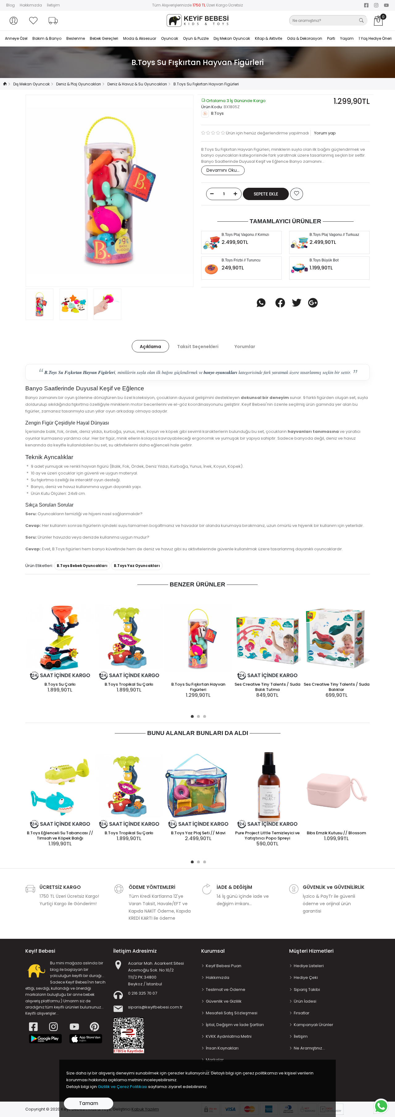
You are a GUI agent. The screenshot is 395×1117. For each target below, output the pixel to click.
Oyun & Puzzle (196, 38)
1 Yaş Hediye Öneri (375, 38)
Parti (331, 38)
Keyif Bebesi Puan (223, 966)
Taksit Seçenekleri (197, 346)
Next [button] (179, 191)
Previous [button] (40, 191)
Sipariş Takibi (307, 989)
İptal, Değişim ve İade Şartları (235, 1025)
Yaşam (347, 38)
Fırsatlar (302, 1013)
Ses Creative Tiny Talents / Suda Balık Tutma (267, 686)
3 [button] (203, 715)
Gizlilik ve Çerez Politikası (122, 1087)
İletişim (53, 5)
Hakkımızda (31, 5)
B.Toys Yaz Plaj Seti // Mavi (198, 833)
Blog (10, 5)
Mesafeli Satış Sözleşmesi (231, 1013)
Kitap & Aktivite (268, 38)
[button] (13, 20)
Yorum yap (324, 133)
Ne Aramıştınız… (309, 1048)
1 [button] (191, 715)
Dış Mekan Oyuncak (232, 38)
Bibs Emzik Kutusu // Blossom (336, 833)
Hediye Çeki (306, 977)
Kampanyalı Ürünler (313, 1025)
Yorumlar (245, 346)
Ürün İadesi (305, 1001)
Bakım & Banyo (46, 38)
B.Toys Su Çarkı (60, 684)
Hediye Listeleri (309, 966)
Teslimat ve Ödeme (225, 989)
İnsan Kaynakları (222, 1048)
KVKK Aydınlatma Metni (229, 1036)
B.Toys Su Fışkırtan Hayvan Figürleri (198, 686)
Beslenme (75, 38)
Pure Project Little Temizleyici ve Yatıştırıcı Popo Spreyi (267, 835)
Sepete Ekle (266, 194)
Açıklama (150, 346)
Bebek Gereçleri (104, 38)
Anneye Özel (16, 38)
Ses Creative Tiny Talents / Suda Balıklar (336, 686)
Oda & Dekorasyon (304, 38)
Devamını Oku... (222, 170)
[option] (109, 190)
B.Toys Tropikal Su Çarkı (129, 684)
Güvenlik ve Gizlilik (224, 1001)
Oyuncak (169, 38)
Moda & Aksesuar (139, 38)
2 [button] (197, 715)
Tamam (88, 1103)
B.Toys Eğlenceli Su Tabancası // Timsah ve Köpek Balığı (60, 835)
